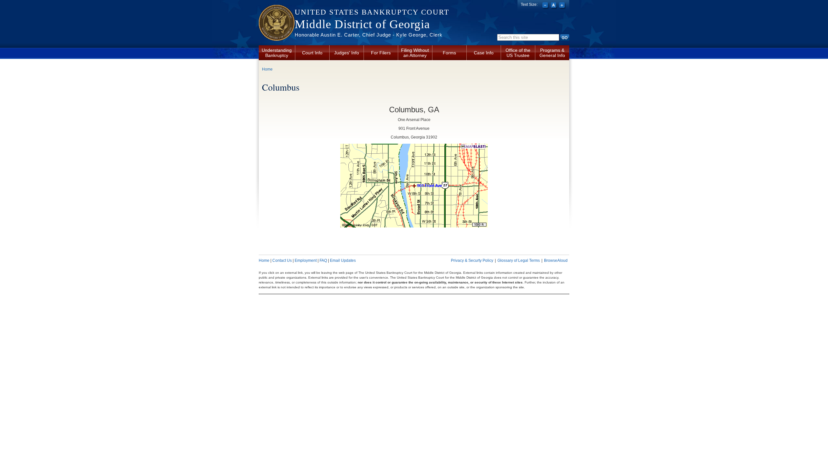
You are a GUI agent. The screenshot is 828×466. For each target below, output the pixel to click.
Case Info (484, 52)
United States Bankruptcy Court (372, 12)
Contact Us (282, 260)
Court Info (312, 52)
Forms (449, 52)
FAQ (323, 260)
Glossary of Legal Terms (518, 260)
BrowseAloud (556, 260)
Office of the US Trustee (518, 53)
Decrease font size (545, 5)
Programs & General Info (552, 53)
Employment (306, 260)
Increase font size (562, 5)
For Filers (381, 52)
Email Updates (343, 260)
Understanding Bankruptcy (277, 53)
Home (267, 69)
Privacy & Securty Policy (472, 260)
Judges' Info (346, 52)
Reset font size (554, 5)
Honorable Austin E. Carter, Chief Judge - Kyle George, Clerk (368, 35)
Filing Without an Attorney (415, 53)
